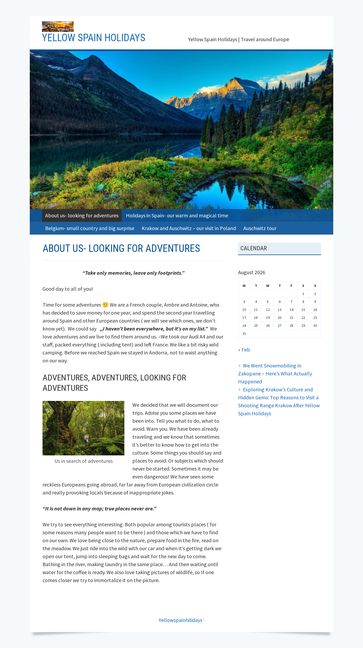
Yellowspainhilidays (180, 620)
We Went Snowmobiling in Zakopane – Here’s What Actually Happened (275, 373)
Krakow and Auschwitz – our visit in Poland (189, 228)
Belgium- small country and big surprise (89, 228)
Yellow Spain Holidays (93, 38)
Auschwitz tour (259, 228)
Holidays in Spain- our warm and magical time (177, 215)
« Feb (244, 349)
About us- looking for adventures (82, 215)
